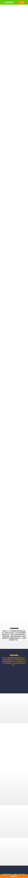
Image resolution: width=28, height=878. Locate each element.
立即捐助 (21, 2)
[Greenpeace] (9, 4)
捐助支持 (14, 876)
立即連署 (16, 764)
